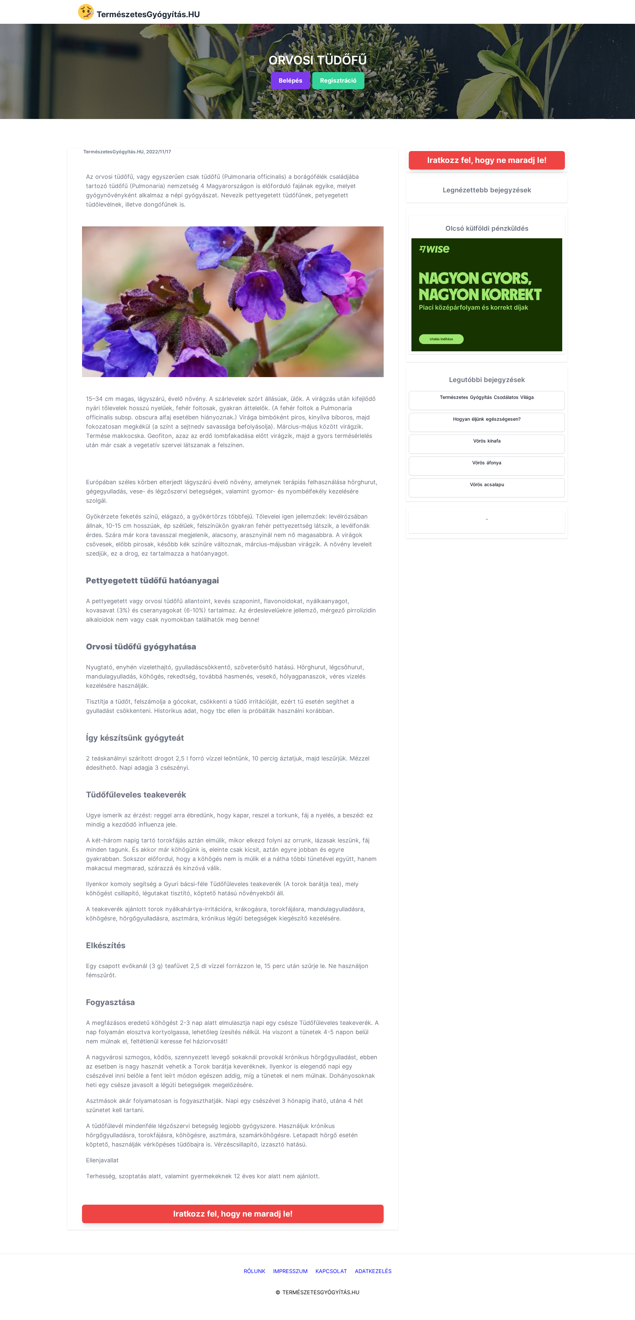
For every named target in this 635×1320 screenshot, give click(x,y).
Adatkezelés (373, 1271)
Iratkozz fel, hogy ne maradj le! (233, 1214)
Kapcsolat (331, 1271)
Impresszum (290, 1271)
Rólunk (254, 1271)
